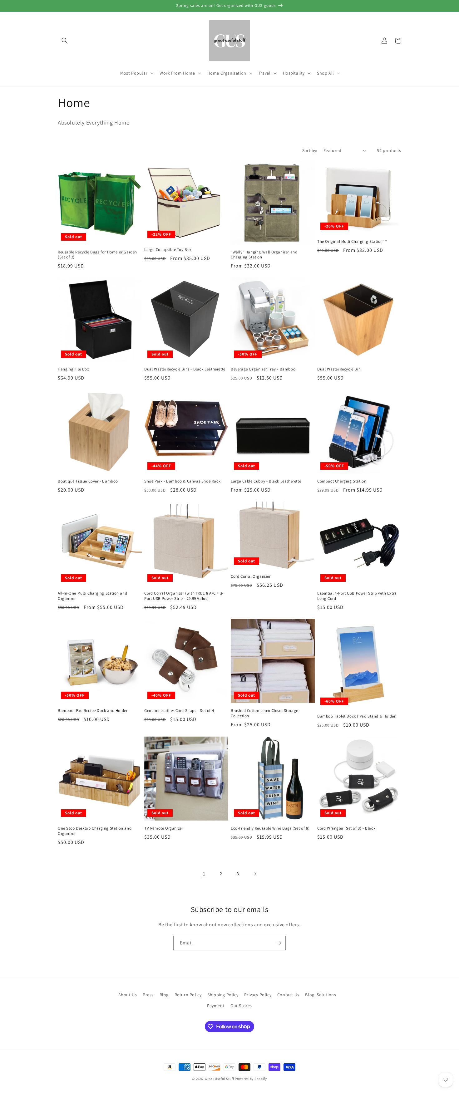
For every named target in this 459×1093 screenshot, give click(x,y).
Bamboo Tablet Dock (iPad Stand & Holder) (357, 716)
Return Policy (188, 994)
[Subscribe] (278, 943)
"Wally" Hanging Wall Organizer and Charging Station (264, 255)
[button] (65, 40)
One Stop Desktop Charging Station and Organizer (94, 831)
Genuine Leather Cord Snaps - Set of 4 (179, 710)
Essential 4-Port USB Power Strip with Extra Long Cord (357, 596)
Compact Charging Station (341, 481)
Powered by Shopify (251, 1078)
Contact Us (288, 994)
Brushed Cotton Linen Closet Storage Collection (264, 713)
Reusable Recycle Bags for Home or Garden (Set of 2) (97, 255)
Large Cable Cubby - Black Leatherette (266, 481)
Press (148, 994)
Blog (164, 994)
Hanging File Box (73, 369)
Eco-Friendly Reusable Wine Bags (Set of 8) (270, 828)
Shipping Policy (222, 994)
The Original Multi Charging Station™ (352, 241)
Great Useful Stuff (219, 1078)
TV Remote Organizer (163, 828)
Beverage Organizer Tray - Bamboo (263, 369)
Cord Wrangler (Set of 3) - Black (346, 828)
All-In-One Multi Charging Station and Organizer (92, 596)
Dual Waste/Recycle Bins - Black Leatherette (184, 369)
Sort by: (309, 150)
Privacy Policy (257, 994)
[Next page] (255, 874)
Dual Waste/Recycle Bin (339, 369)
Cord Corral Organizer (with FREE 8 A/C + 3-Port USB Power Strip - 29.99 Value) (184, 596)
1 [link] (204, 873)
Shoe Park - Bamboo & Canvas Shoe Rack (182, 481)
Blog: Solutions (320, 994)
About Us (127, 994)
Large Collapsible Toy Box (168, 249)
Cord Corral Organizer (251, 576)
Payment (216, 1005)
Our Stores (241, 1005)
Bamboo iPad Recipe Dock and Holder (92, 710)
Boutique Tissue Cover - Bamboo (88, 481)
